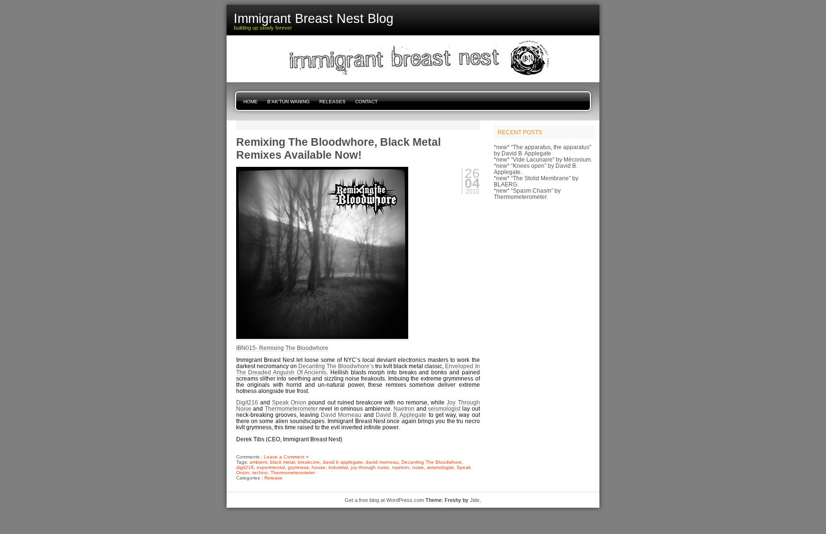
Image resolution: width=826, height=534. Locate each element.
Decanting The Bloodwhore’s (336, 366)
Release (273, 477)
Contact (366, 101)
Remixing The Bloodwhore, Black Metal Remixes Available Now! (338, 148)
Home (250, 101)
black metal (282, 462)
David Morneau (341, 415)
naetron (400, 467)
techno (260, 472)
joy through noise (370, 467)
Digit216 (247, 402)
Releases (332, 101)
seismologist (444, 408)
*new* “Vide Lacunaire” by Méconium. (543, 159)
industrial (338, 467)
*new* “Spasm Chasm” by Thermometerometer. (527, 193)
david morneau (382, 462)
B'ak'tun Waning (288, 101)
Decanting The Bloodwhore (432, 462)
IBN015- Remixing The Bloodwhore (282, 348)
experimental (271, 467)
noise (418, 467)
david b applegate (343, 462)
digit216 (245, 467)
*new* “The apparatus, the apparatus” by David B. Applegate (542, 150)
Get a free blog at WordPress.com (384, 500)
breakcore (309, 462)
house (319, 467)
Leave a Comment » (286, 456)
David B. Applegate (401, 415)
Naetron (403, 408)
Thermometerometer (291, 408)
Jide (474, 500)
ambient (258, 462)
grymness (298, 467)
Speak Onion (289, 402)
